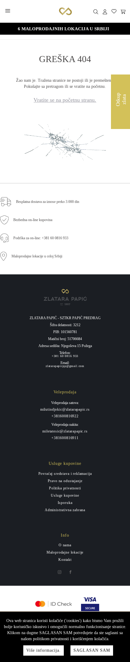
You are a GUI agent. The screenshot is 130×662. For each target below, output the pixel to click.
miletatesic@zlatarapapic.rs (65, 431)
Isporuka (65, 503)
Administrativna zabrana (65, 510)
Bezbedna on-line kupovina (32, 220)
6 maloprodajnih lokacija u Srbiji (63, 28)
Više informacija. (43, 650)
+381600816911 (65, 438)
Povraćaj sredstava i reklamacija (65, 474)
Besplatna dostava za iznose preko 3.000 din (47, 202)
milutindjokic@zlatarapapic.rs (65, 409)
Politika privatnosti (65, 488)
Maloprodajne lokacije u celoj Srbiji (36, 256)
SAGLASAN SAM (91, 650)
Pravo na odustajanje (65, 481)
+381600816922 (65, 416)
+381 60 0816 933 (65, 356)
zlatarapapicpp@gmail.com (65, 366)
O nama (65, 545)
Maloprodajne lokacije (65, 552)
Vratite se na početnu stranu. (65, 100)
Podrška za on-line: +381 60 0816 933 (40, 238)
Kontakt (65, 560)
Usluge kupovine (65, 495)
